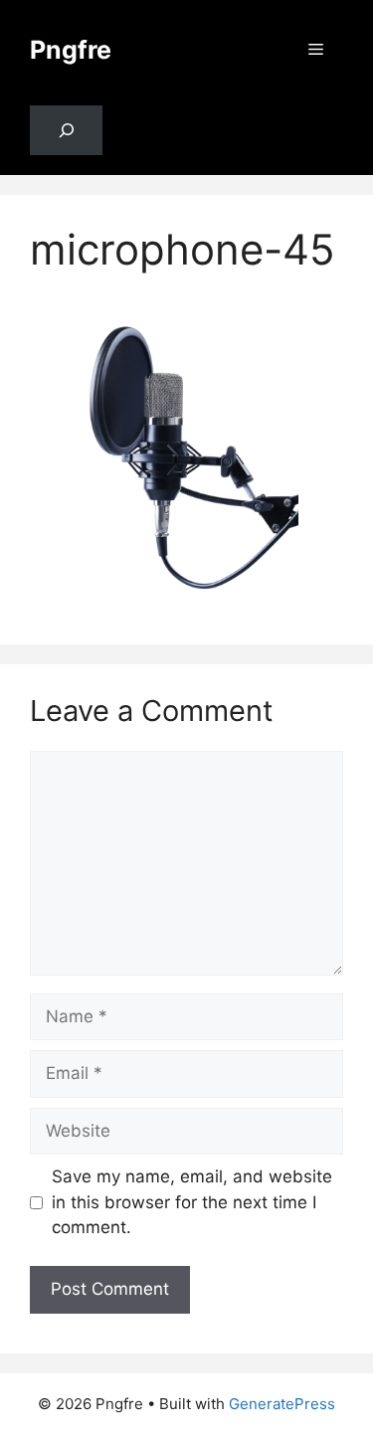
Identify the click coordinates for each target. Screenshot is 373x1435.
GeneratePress (282, 1403)
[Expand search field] (66, 130)
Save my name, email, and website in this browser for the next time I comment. (192, 1201)
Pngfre (70, 50)
